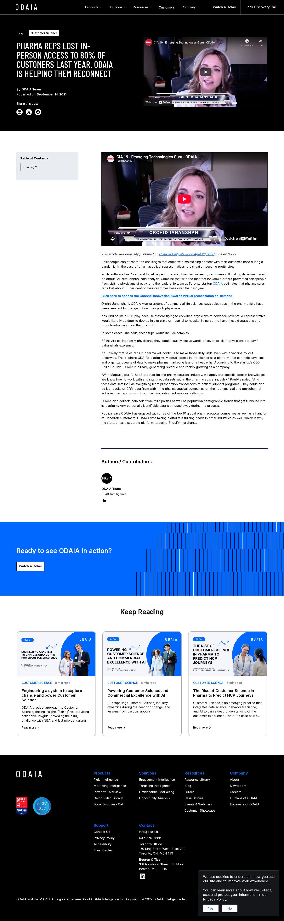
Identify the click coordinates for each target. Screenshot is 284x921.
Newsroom (238, 786)
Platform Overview (107, 792)
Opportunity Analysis (154, 798)
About (234, 779)
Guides (189, 792)
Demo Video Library (108, 798)
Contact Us (102, 832)
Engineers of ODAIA (244, 804)
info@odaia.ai (148, 832)
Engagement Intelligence (157, 779)
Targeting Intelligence (154, 786)
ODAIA (218, 283)
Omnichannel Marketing (156, 792)
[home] (26, 7)
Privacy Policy (104, 838)
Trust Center (103, 850)
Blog (188, 786)
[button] (93, 7)
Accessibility (102, 844)
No (229, 908)
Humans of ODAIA (243, 798)
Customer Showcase (200, 810)
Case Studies (194, 798)
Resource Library (197, 779)
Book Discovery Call (108, 804)
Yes (210, 908)
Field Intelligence (106, 779)
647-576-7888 (150, 838)
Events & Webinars (198, 804)
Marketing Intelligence (110, 786)
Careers (235, 792)
